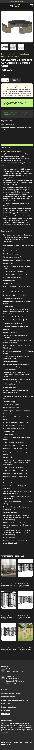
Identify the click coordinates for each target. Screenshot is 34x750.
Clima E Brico (11, 54)
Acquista (15, 80)
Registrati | (14, 1)
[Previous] (4, 27)
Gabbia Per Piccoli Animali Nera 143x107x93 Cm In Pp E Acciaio (8, 585)
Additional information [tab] (8, 147)
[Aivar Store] (15, 6)
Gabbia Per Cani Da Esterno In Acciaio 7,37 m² (8, 648)
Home (3, 54)
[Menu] (2, 5)
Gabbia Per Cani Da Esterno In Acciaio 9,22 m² (25, 616)
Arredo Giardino (13, 56)
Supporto (20, 1)
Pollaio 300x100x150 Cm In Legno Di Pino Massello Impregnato (25, 649)
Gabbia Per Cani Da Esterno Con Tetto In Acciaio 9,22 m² (23, 585)
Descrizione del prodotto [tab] (9, 145)
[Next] (29, 27)
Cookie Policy (6, 713)
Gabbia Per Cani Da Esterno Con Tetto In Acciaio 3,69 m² (7, 617)
